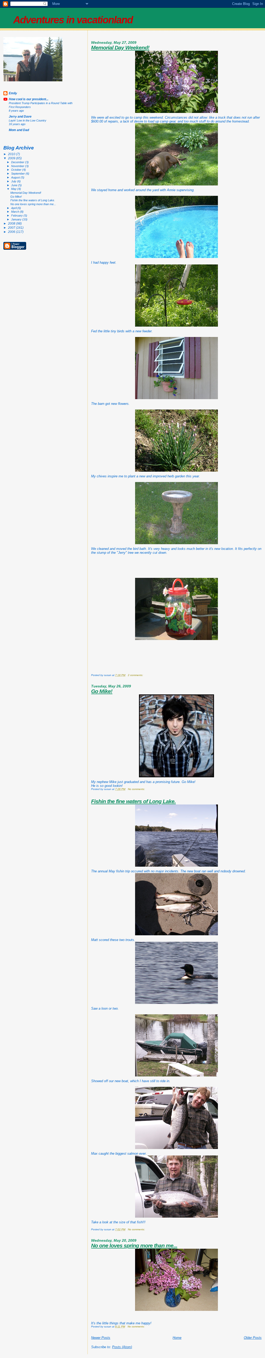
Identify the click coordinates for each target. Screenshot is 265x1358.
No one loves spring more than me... (134, 1245)
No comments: (137, 789)
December (18, 162)
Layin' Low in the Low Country (27, 120)
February (17, 215)
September (18, 173)
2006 (12, 231)
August (16, 177)
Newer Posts (100, 1338)
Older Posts (253, 1338)
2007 (12, 227)
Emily (13, 93)
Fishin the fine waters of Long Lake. (133, 801)
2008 (12, 223)
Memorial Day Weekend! (120, 48)
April (14, 208)
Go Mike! (101, 691)
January (16, 219)
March (15, 211)
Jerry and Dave (20, 116)
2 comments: (136, 675)
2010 (12, 154)
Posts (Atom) (122, 1347)
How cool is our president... (28, 99)
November (18, 166)
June (14, 185)
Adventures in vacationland (73, 19)
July (14, 181)
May (14, 188)
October (16, 169)
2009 (12, 158)
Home (177, 1338)
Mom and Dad (19, 130)
